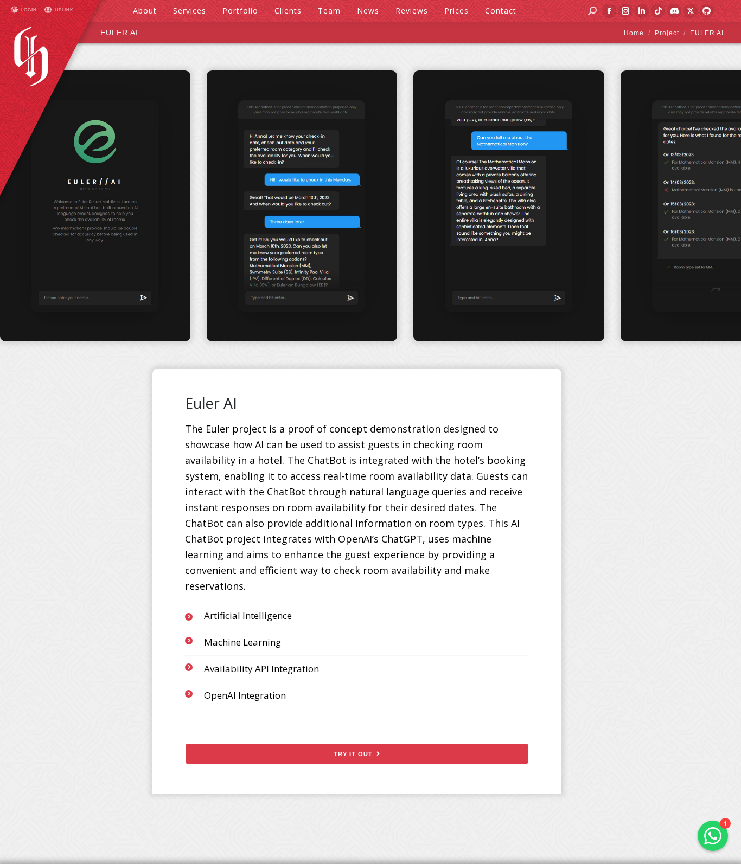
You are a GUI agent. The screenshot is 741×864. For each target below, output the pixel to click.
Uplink (64, 10)
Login (29, 10)
